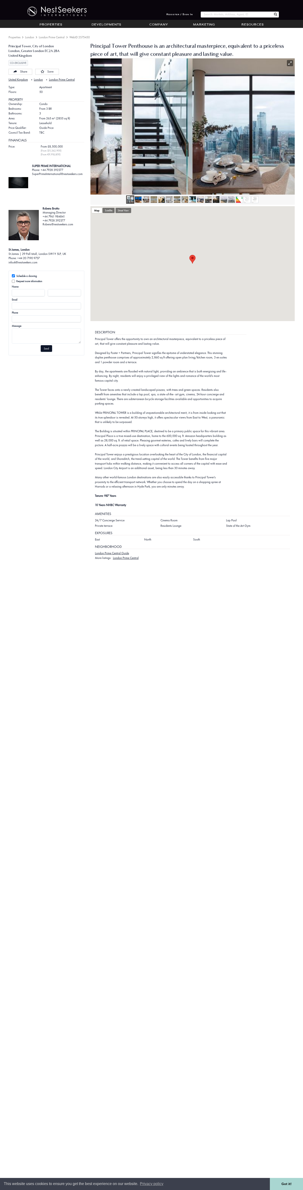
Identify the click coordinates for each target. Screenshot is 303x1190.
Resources (252, 24)
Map (96, 210)
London (29, 37)
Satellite (108, 210)
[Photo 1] (130, 199)
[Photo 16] (247, 199)
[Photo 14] (231, 199)
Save (50, 72)
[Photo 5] (161, 199)
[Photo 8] (185, 199)
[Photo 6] (169, 199)
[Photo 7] (177, 199)
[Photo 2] (138, 199)
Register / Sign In (179, 14)
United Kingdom (18, 80)
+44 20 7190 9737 (28, 258)
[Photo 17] (255, 199)
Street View (123, 210)
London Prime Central (52, 37)
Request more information (29, 281)
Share (23, 72)
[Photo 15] (239, 199)
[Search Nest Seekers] (275, 15)
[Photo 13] (224, 199)
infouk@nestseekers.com (23, 262)
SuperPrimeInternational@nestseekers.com (57, 174)
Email (14, 299)
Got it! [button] (286, 1184)
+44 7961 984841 (54, 216)
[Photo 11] (208, 199)
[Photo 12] (216, 199)
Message (16, 325)
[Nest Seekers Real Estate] (54, 11)
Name (15, 286)
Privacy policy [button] (151, 1184)
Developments (106, 24)
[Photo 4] (154, 199)
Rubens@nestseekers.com (58, 224)
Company (158, 24)
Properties (51, 24)
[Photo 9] (192, 199)
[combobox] (236, 14)
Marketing (204, 24)
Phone (15, 312)
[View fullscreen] (290, 63)
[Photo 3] (146, 199)
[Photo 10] (200, 199)
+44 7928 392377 (54, 220)
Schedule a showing (26, 276)
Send (46, 348)
